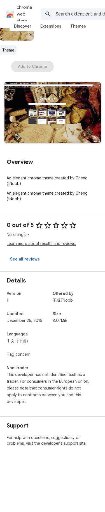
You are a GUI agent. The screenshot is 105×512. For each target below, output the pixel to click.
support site (75, 443)
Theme (8, 50)
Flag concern (19, 354)
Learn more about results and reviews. (41, 243)
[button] (52, 113)
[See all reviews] (25, 259)
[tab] (23, 26)
